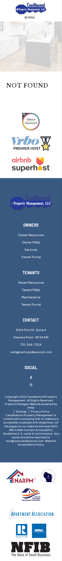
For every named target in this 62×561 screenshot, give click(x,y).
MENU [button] (31, 17)
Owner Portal (31, 257)
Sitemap (21, 411)
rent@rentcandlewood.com (31, 352)
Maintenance (31, 297)
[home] (31, 8)
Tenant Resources (31, 282)
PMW (31, 407)
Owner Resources (31, 235)
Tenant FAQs (31, 290)
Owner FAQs (31, 242)
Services (31, 249)
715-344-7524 (31, 344)
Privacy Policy (40, 411)
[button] (31, 377)
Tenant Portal (31, 304)
